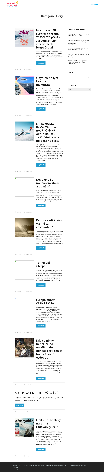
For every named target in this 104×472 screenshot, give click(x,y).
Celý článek (41, 63)
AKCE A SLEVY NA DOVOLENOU (26, 465)
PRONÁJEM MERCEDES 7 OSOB (53, 465)
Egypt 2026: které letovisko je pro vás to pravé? (79, 55)
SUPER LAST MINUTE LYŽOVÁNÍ (36, 393)
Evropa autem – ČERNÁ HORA (47, 301)
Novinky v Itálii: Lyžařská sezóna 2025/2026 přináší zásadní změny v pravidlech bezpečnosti (48, 38)
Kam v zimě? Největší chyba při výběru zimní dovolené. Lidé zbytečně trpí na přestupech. (78, 42)
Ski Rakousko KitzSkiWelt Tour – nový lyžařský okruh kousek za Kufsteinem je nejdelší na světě (48, 132)
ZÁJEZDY (15, 465)
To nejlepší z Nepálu (43, 264)
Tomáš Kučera (29, 69)
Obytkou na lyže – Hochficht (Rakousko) (48, 81)
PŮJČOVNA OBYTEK (39, 465)
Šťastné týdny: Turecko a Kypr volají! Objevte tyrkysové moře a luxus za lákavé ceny (77, 62)
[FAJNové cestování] (12, 4)
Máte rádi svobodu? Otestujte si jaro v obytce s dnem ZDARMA (78, 48)
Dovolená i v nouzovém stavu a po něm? (47, 183)
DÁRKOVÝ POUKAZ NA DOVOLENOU (77, 465)
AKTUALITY (65, 465)
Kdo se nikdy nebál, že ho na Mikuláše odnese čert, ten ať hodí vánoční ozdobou (49, 349)
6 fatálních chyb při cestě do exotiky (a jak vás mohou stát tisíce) (78, 34)
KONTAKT (15, 467)
